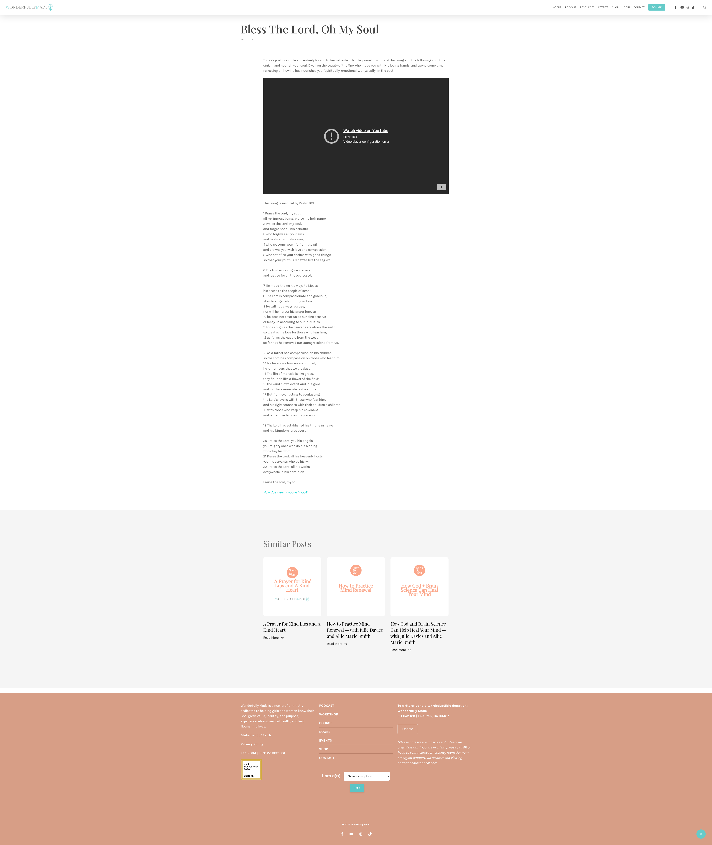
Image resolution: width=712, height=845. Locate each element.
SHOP (323, 749)
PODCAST (326, 706)
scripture (247, 39)
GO (357, 788)
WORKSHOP (328, 714)
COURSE (325, 723)
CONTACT (326, 758)
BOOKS (324, 732)
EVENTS (325, 740)
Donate (407, 729)
